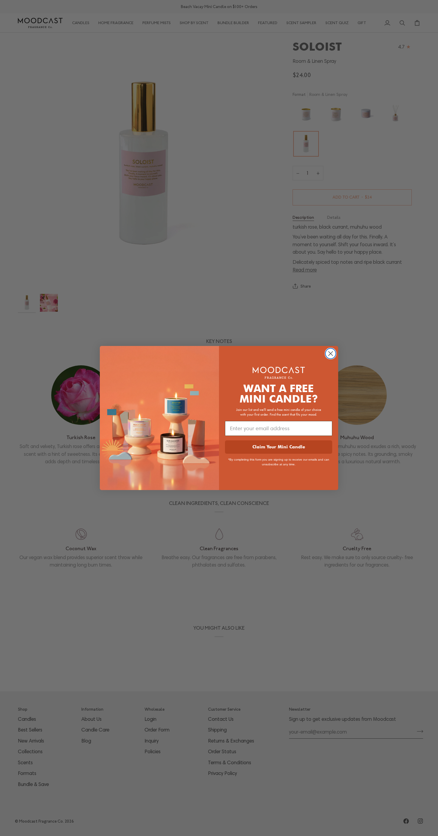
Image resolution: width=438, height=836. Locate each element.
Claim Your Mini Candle (278, 447)
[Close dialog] (330, 353)
